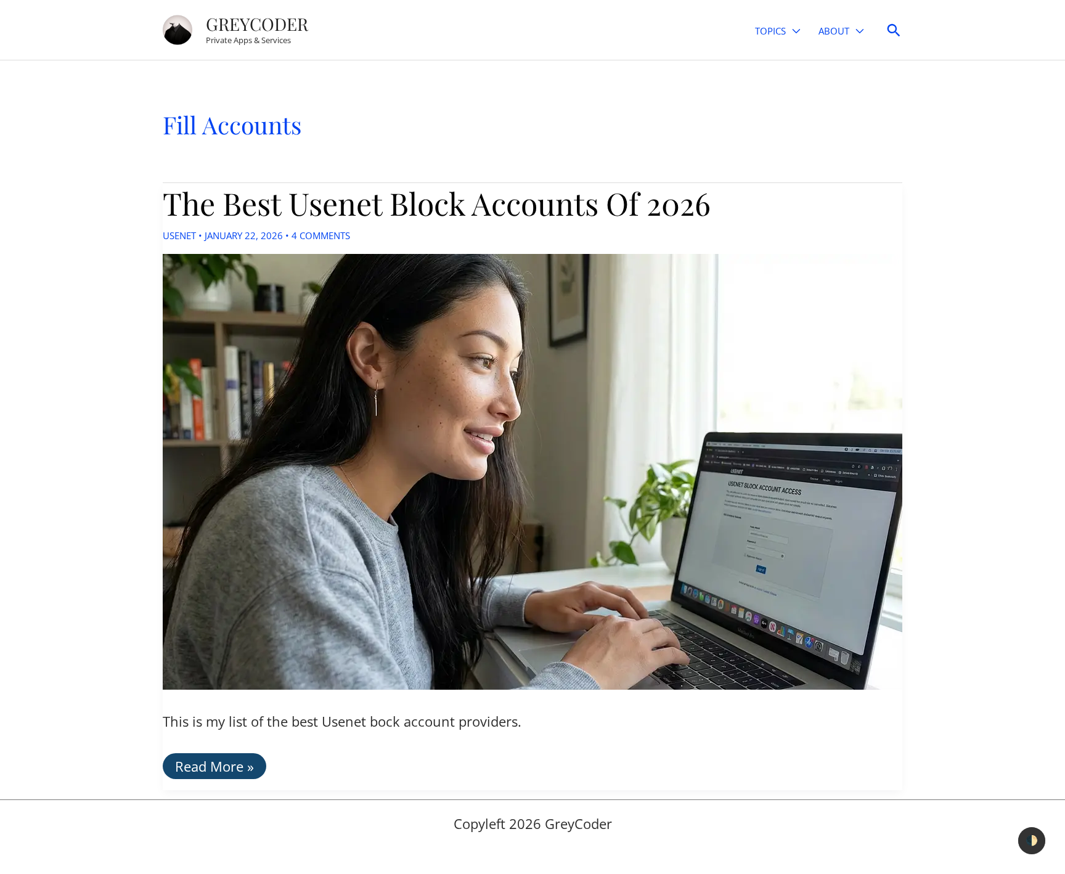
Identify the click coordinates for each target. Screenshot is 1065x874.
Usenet (179, 235)
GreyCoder (257, 23)
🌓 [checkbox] (1032, 840)
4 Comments (321, 235)
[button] (793, 31)
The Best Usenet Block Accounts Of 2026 (437, 203)
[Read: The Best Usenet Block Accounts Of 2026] (532, 469)
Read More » (214, 767)
